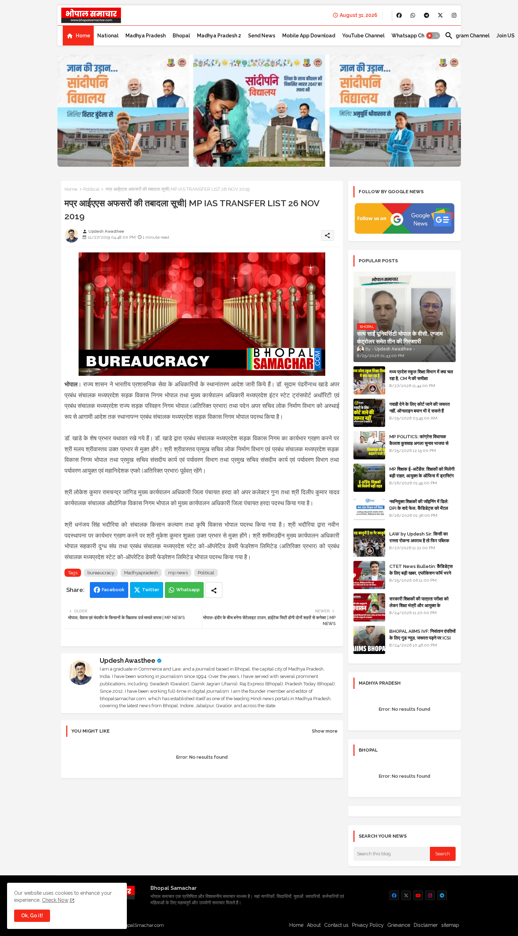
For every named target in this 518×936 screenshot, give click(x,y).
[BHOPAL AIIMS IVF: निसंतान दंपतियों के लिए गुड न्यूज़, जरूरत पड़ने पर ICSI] (369, 640)
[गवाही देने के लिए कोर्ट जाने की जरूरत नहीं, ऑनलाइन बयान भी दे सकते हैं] (369, 413)
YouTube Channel (363, 35)
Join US (505, 35)
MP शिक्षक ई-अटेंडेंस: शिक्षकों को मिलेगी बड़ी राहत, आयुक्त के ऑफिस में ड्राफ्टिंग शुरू (422, 475)
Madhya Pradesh (145, 35)
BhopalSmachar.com (141, 925)
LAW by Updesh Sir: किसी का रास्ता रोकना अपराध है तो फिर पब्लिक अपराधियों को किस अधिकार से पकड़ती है (422, 540)
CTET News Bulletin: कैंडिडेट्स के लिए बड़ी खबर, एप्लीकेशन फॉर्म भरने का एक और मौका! (421, 573)
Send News (261, 35)
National (107, 35)
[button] (433, 35)
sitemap (450, 925)
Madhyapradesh (141, 572)
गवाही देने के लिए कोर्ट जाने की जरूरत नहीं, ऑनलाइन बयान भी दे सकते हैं (419, 407)
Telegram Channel (467, 35)
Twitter (150, 589)
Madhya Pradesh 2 (219, 35)
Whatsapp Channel (414, 35)
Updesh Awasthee (127, 660)
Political (91, 189)
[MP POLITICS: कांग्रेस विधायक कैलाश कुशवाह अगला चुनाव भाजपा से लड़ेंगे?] (369, 445)
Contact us (336, 925)
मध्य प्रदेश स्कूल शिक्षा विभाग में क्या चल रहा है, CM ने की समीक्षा (421, 375)
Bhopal (181, 35)
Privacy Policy (368, 925)
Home (83, 35)
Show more (325, 731)
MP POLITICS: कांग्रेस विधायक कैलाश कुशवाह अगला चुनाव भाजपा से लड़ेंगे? (419, 443)
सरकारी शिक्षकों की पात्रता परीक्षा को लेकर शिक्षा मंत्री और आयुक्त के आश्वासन (419, 605)
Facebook (113, 589)
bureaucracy (100, 572)
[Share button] (213, 590)
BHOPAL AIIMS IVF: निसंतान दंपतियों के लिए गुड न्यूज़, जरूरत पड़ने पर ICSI (422, 634)
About (314, 925)
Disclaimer (426, 925)
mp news (178, 572)
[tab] (78, 35)
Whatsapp (188, 589)
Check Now (55, 900)
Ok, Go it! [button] (32, 915)
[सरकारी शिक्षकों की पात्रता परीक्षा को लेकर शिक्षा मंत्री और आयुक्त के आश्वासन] (369, 607)
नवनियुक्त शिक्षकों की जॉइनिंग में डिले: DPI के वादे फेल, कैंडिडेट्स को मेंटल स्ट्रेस (419, 508)
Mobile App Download (308, 35)
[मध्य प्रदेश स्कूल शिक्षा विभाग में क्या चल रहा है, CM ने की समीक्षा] (369, 380)
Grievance (398, 925)
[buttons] (399, 15)
